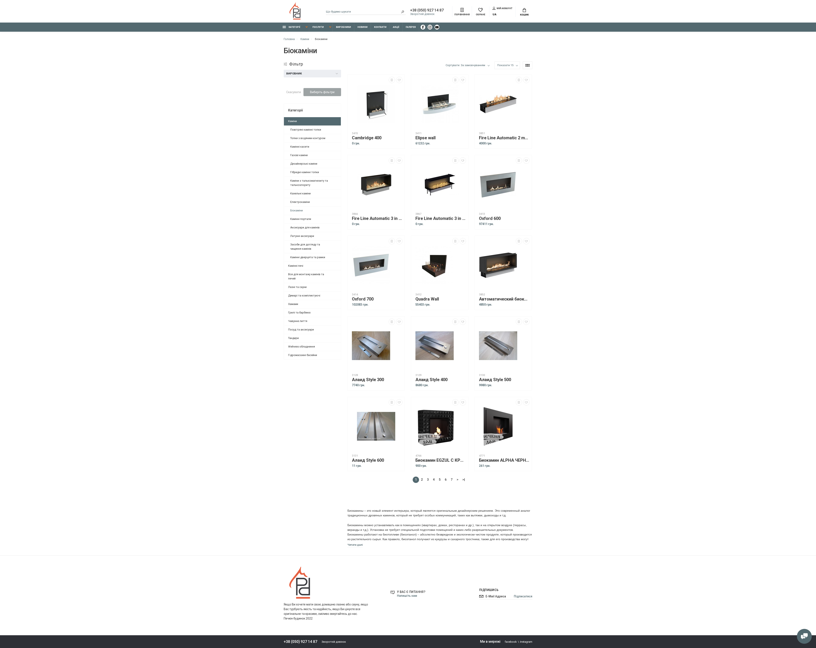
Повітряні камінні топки (305, 129)
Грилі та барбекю (299, 312)
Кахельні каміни (300, 193)
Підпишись (489, 590)
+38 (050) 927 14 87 (427, 10)
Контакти (380, 27)
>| (463, 479)
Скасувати (293, 92)
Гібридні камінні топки (304, 172)
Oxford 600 (490, 218)
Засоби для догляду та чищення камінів (305, 246)
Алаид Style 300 (368, 379)
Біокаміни (296, 210)
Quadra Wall (427, 299)
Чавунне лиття (297, 321)
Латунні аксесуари (302, 236)
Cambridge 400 (366, 137)
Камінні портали (300, 219)
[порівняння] (392, 80)
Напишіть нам (407, 595)
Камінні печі (295, 265)
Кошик (524, 14)
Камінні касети (299, 146)
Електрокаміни (300, 202)
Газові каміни (299, 155)
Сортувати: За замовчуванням (465, 65)
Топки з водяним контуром (307, 138)
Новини (362, 27)
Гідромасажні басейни (302, 355)
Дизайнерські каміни (303, 163)
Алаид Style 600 (368, 460)
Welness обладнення (301, 346)
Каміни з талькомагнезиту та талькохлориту (309, 183)
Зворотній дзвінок (422, 14)
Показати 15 (505, 65)
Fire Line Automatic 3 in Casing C (440, 218)
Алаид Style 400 (431, 379)
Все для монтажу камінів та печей (306, 276)
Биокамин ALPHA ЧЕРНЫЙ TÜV (504, 460)
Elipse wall (425, 137)
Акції (396, 27)
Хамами (293, 304)
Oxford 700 (363, 299)
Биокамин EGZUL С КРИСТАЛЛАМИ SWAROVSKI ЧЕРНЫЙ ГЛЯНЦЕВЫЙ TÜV (440, 460)
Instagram (526, 641)
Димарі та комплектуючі (304, 295)
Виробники (343, 27)
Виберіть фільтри (322, 92)
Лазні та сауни (297, 287)
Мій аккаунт (504, 8)
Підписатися (523, 596)
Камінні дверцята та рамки (307, 257)
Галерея (411, 27)
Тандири (293, 338)
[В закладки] (399, 80)
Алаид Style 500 (495, 379)
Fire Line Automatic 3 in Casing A (377, 218)
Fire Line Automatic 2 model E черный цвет (504, 137)
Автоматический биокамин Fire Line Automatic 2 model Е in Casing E (504, 299)
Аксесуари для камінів (305, 227)
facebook (511, 641)
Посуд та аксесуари (301, 329)
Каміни (292, 121)
